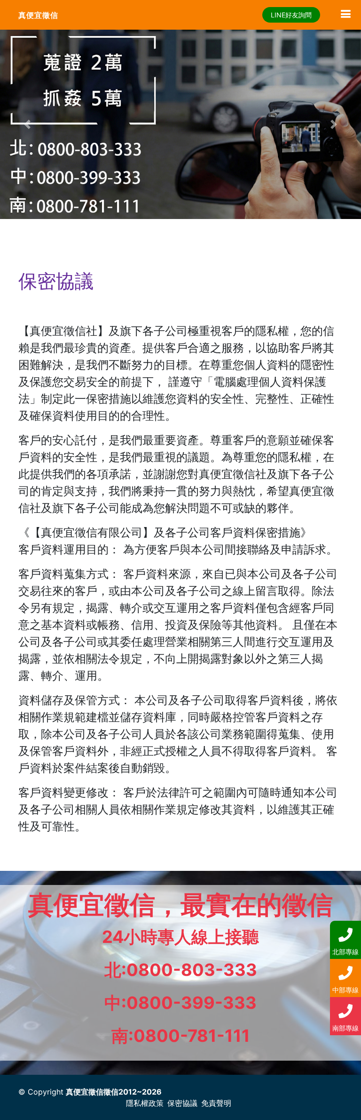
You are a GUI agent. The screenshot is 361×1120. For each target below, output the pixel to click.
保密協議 (182, 1103)
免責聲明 (216, 1103)
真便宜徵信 (38, 15)
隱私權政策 (145, 1103)
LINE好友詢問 (291, 15)
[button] (27, 124)
